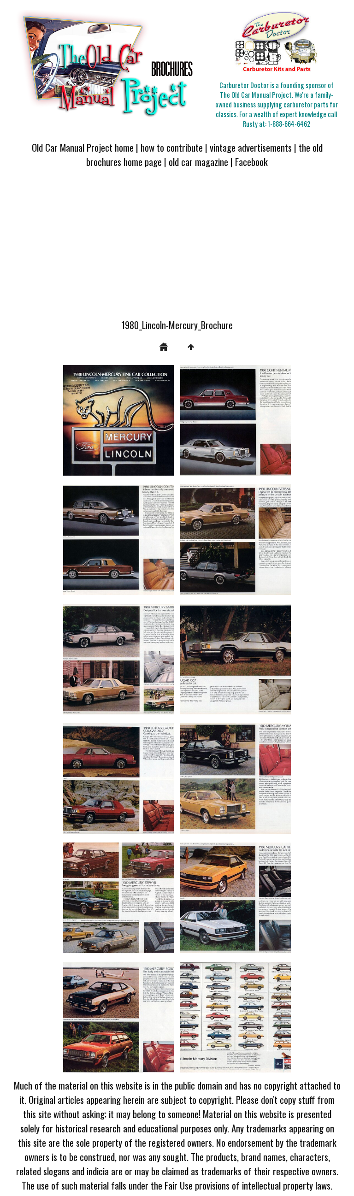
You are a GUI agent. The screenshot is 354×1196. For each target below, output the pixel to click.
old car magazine (198, 161)
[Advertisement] (177, 248)
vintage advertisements (251, 147)
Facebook (251, 161)
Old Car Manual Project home (83, 147)
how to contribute (172, 147)
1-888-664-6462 (289, 124)
